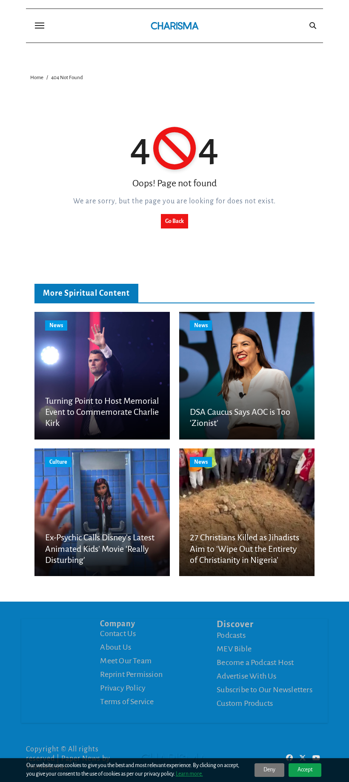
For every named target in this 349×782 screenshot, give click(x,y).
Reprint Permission (131, 674)
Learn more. (189, 774)
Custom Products (245, 703)
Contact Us (118, 633)
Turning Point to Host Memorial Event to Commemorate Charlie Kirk (102, 412)
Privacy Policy (123, 688)
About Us (115, 647)
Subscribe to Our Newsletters (264, 689)
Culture (58, 462)
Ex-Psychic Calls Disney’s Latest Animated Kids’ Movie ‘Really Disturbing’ (99, 549)
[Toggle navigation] (39, 25)
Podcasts (231, 635)
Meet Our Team (126, 660)
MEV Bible (234, 649)
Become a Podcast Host (255, 662)
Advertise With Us (246, 676)
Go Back (174, 221)
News (56, 325)
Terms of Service (127, 701)
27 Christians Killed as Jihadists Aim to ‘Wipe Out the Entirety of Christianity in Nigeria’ (244, 549)
